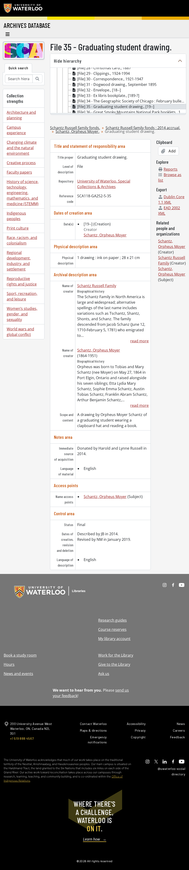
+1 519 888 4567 (22, 738)
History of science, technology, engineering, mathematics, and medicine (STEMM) (22, 192)
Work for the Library (115, 655)
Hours (9, 664)
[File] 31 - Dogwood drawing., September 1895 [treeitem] (117, 84)
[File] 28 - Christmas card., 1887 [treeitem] (104, 67)
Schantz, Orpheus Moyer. (77, 131)
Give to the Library (114, 664)
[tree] (118, 91)
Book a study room (20, 655)
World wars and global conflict (20, 331)
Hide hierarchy (68, 61)
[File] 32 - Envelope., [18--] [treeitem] (99, 90)
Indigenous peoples (16, 216)
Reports (170, 169)
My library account (114, 638)
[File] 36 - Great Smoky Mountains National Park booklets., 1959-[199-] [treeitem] (131, 112)
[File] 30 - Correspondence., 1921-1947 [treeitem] (110, 78)
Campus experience (16, 130)
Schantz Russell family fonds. (75, 127)
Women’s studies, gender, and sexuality (22, 314)
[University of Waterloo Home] (23, 8)
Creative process (21, 162)
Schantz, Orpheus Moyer (105, 235)
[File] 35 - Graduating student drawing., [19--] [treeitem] (115, 106)
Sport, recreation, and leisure (22, 296)
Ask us (103, 673)
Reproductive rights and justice (22, 281)
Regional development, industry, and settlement (19, 261)
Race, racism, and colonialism (22, 240)
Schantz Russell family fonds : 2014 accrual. (143, 127)
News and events (18, 673)
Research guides (112, 620)
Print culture (18, 228)
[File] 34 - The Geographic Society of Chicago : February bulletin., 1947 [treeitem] (131, 101)
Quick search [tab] (18, 68)
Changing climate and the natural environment (22, 148)
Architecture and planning (21, 115)
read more (139, 340)
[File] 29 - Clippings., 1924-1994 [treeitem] (103, 73)
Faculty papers (19, 172)
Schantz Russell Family (96, 285)
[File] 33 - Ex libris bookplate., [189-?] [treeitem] (108, 95)
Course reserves (112, 629)
